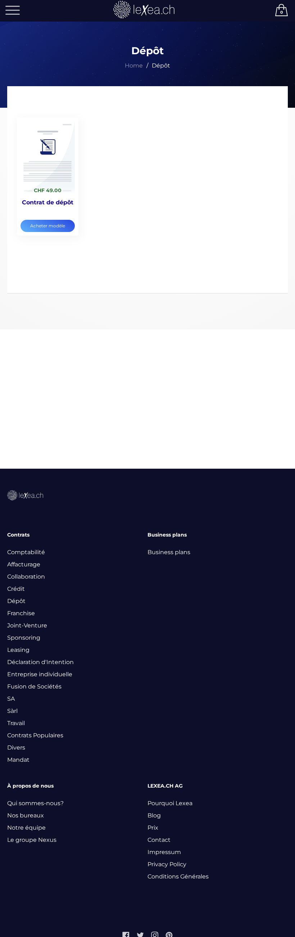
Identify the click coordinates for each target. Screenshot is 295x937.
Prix (153, 827)
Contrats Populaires (35, 735)
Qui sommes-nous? (35, 803)
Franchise (21, 613)
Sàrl (12, 711)
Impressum (164, 852)
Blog (154, 815)
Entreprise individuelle (39, 674)
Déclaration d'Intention (40, 662)
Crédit (16, 588)
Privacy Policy (167, 864)
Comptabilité (26, 552)
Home (134, 65)
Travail (16, 723)
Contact (159, 839)
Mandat (18, 759)
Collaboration (26, 576)
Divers (16, 747)
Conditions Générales (178, 876)
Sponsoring (23, 637)
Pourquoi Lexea (170, 803)
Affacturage (23, 564)
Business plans (169, 552)
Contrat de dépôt (47, 202)
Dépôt (16, 601)
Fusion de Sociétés (34, 686)
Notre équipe (26, 827)
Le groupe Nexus (31, 839)
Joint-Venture (27, 625)
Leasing (18, 649)
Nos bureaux (25, 815)
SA (11, 698)
